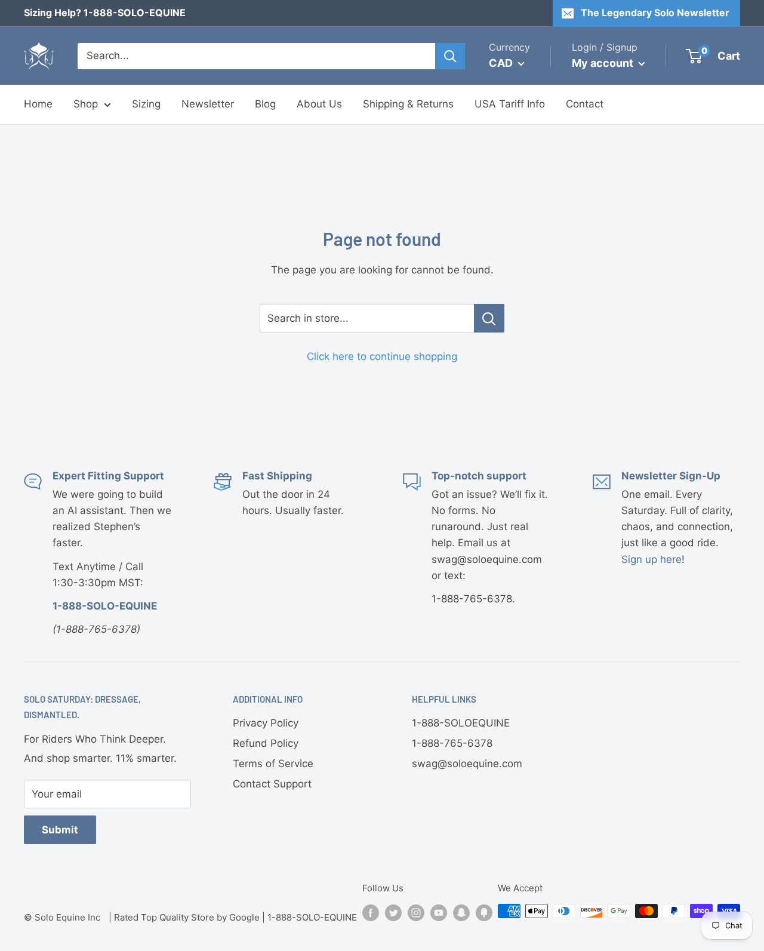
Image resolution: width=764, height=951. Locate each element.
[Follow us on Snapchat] (461, 912)
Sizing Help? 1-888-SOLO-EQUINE (105, 13)
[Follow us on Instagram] (416, 912)
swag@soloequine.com (467, 764)
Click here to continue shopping (382, 356)
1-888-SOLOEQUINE (461, 723)
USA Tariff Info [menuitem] (510, 104)
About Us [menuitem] (319, 104)
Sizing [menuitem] (146, 104)
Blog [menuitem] (265, 104)
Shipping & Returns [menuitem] (408, 104)
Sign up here (651, 559)
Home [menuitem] (38, 104)
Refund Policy (265, 743)
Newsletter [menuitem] (207, 104)
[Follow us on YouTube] (438, 912)
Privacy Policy (265, 723)
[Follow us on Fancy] (484, 912)
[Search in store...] (489, 318)
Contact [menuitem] (584, 104)
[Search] (450, 56)
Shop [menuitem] (85, 104)
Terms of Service (273, 764)
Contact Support (272, 784)
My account (604, 63)
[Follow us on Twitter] (393, 912)
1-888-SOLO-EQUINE (312, 917)
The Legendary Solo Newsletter (655, 13)
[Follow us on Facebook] (370, 912)
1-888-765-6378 (452, 743)
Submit (60, 830)
